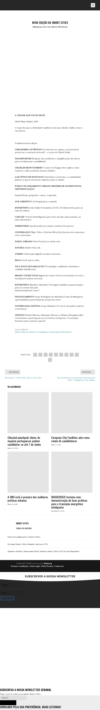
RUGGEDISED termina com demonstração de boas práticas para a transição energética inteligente (69, 502)
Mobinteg (48, 563)
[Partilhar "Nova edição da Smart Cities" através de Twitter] (40, 354)
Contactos (59, 566)
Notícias (65, 26)
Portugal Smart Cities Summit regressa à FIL (28, 544)
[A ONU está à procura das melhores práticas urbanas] (28, 472)
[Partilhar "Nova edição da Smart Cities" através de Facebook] (35, 354)
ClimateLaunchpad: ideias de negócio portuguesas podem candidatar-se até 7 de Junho (24, 440)
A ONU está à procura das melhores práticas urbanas (28, 498)
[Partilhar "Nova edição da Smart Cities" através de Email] (76, 354)
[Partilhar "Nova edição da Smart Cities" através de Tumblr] (50, 354)
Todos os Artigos (24, 528)
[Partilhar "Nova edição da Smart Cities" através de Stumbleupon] (71, 354)
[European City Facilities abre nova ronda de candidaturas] (71, 412)
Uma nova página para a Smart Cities (24, 537)
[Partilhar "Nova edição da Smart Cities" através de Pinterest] (56, 354)
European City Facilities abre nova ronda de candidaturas (70, 439)
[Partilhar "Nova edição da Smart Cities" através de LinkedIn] (61, 354)
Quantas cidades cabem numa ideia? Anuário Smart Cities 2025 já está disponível (43, 551)
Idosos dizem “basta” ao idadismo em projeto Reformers (43, 332)
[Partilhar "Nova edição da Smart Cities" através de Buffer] (66, 354)
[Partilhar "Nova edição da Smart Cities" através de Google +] (45, 354)
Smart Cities (46, 26)
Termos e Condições (19, 566)
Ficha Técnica (47, 566)
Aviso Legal (35, 566)
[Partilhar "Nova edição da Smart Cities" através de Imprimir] (50, 359)
